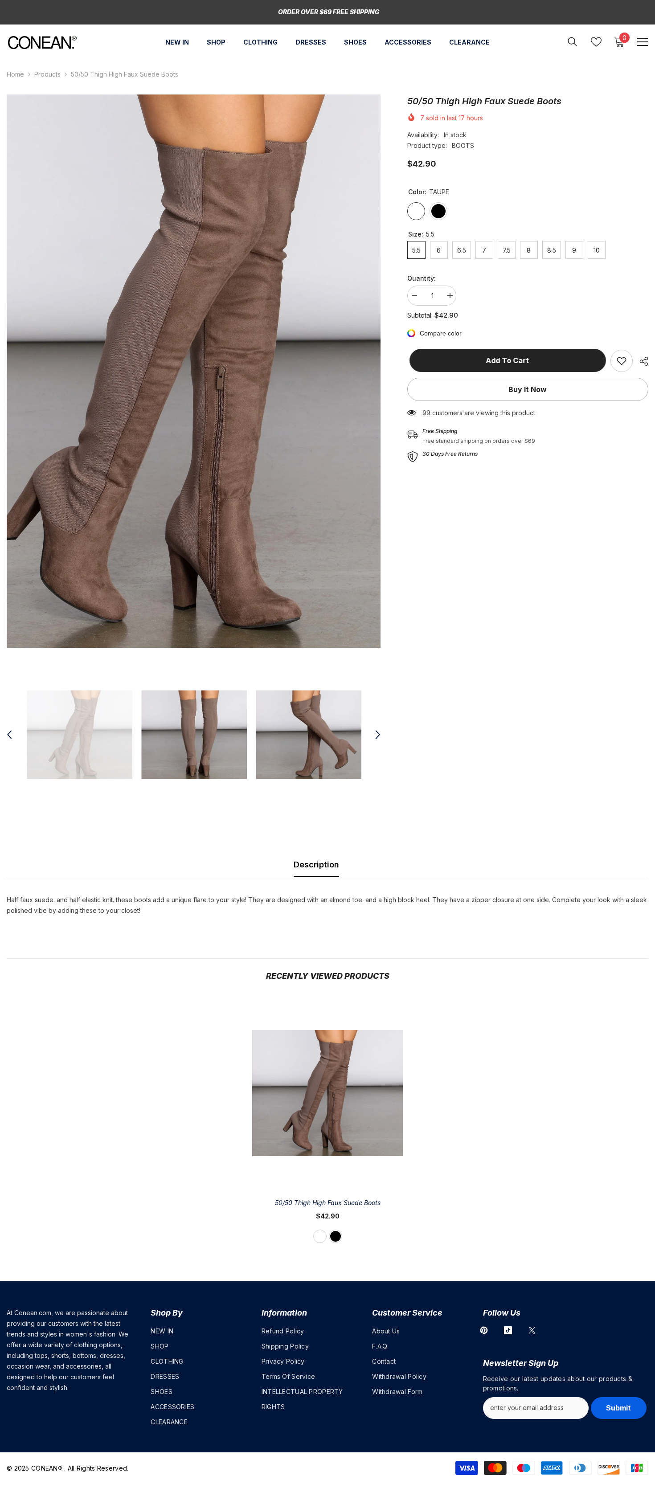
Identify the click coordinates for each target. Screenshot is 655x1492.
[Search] (572, 42)
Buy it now (527, 389)
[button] (9, 734)
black (335, 1236)
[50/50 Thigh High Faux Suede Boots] (327, 1092)
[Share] (640, 361)
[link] (621, 361)
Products (47, 74)
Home (15, 74)
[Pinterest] (484, 1330)
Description (316, 864)
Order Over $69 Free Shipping (329, 12)
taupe (320, 1236)
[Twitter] (532, 1330)
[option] (194, 371)
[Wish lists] (596, 42)
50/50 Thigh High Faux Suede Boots (328, 1202)
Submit (618, 1407)
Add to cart (505, 360)
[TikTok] (508, 1330)
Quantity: (421, 278)
